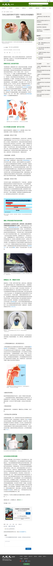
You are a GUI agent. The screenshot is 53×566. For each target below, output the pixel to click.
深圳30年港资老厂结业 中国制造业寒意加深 (43, 91)
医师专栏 (44, 8)
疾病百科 (30, 8)
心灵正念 (17, 8)
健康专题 (37, 8)
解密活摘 (40, 5)
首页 (2, 11)
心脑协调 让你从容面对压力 (42, 24)
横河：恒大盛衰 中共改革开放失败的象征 (43, 79)
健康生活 (24, 8)
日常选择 (37, 5)
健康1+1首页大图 (11, 526)
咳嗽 (7, 524)
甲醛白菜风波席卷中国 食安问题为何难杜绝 (43, 71)
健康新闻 (7, 11)
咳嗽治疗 (20, 524)
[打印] (15, 53)
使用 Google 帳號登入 (23, 516)
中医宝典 (10, 8)
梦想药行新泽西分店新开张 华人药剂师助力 (43, 21)
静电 (31, 5)
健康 (4, 11)
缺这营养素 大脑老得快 (41, 27)
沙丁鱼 (34, 5)
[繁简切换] (20, 53)
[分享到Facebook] (5, 53)
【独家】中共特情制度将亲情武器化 (43, 75)
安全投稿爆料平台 (22, 531)
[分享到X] (10, 53)
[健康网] (6, 4)
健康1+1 (20, 499)
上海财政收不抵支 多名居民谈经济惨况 (43, 83)
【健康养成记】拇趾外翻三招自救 (43, 17)
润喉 (13, 524)
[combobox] (38, 3)
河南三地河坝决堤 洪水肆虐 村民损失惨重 (43, 95)
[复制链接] (12, 53)
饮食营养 (3, 8)
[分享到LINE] (7, 53)
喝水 (16, 524)
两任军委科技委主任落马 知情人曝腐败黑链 (43, 87)
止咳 (10, 524)
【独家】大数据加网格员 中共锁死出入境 (43, 67)
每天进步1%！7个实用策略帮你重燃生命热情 (43, 30)
